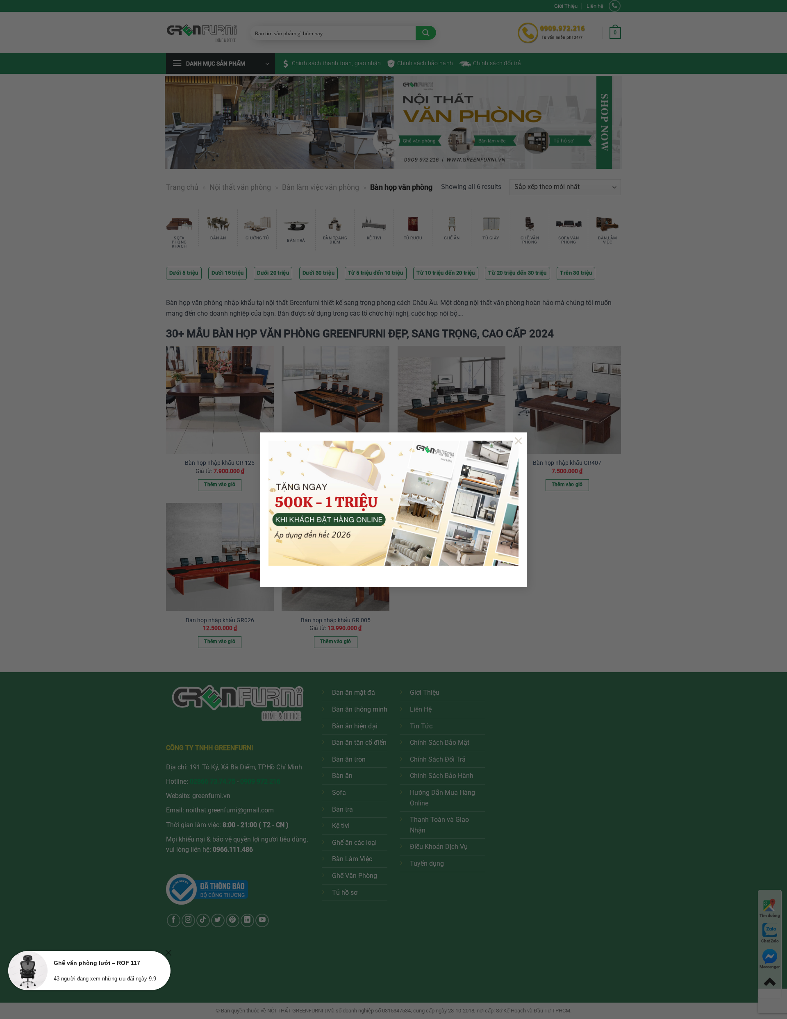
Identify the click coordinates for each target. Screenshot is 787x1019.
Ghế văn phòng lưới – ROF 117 (97, 963)
